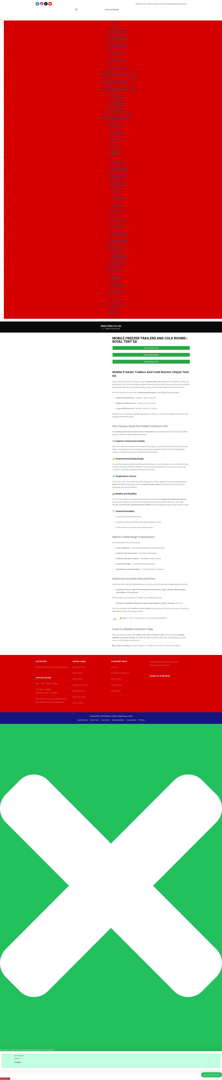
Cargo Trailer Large (118, 201)
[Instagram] (41, 4)
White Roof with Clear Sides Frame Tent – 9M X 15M (118, 77)
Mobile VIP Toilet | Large (118, 171)
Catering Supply (113, 312)
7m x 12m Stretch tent (116, 102)
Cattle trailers (116, 207)
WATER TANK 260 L (116, 281)
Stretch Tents (114, 94)
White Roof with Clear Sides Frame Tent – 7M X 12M (118, 74)
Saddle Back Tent (115, 121)
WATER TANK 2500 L (117, 287)
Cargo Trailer (116, 196)
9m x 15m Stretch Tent (116, 105)
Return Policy (116, 679)
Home (113, 22)
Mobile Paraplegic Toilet (117, 188)
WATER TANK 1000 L (117, 284)
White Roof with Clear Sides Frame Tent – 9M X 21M (118, 80)
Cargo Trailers (78, 703)
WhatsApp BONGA (152, 355)
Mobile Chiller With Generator (117, 245)
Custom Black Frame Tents (117, 66)
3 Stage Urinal (117, 226)
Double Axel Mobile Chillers (117, 243)
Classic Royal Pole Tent (115, 138)
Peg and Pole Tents (115, 27)
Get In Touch (113, 315)
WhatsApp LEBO (152, 362)
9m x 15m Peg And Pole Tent (117, 38)
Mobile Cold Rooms (80, 685)
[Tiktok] (46, 4)
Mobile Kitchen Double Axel (116, 251)
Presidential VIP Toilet (116, 176)
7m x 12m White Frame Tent (116, 58)
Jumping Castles (115, 306)
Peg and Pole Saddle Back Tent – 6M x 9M (117, 113)
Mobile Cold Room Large (118, 240)
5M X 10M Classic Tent (116, 130)
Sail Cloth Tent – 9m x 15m (115, 124)
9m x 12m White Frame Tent (116, 61)
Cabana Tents (115, 146)
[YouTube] (50, 4)
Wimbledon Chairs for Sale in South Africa (115, 303)
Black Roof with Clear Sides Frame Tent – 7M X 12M (118, 88)
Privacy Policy (116, 685)
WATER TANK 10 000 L (116, 292)
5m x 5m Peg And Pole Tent (116, 30)
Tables (115, 298)
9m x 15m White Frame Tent (116, 63)
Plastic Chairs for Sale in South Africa (115, 295)
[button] (113, 317)
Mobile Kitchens (116, 254)
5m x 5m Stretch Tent (117, 96)
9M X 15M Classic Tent (116, 135)
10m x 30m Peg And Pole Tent (117, 44)
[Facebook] (37, 4)
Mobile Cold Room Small (118, 234)
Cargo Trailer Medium (118, 198)
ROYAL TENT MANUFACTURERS (106, 716)
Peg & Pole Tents (78, 667)
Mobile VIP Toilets (117, 163)
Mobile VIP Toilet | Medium (119, 168)
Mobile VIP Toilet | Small (118, 165)
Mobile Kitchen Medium (119, 259)
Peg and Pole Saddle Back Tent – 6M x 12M (116, 116)
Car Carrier (117, 204)
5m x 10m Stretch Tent (116, 99)
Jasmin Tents (114, 154)
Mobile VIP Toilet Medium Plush (117, 174)
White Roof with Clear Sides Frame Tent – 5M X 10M (118, 71)
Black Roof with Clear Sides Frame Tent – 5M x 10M (118, 85)
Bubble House (115, 309)
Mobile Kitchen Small (119, 257)
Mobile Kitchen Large (119, 262)
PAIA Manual (116, 691)
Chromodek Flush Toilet (118, 221)
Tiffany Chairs (115, 301)
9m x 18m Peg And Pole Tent (117, 41)
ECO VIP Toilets (117, 185)
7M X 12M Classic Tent (116, 132)
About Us (114, 667)
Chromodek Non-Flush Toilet (119, 223)
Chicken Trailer (117, 193)
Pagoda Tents (115, 143)
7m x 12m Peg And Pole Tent (117, 36)
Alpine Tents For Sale (115, 149)
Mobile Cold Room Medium (118, 237)
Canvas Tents (114, 140)
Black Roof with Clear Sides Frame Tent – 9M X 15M (118, 91)
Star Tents (115, 152)
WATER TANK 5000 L (117, 290)
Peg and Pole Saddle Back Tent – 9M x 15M (116, 118)
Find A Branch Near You (120, 673)
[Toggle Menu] (1, 19)
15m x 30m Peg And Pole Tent (117, 49)
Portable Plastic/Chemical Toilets (116, 215)
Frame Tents (115, 52)
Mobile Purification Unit (115, 265)
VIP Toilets (141, 720)
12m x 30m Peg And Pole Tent (117, 47)
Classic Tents (114, 127)
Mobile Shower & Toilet (117, 182)
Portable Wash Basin (115, 267)
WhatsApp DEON (152, 348)
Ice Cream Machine (114, 276)
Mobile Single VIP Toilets (116, 179)
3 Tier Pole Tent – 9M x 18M (115, 107)
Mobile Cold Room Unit (117, 232)
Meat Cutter (115, 273)
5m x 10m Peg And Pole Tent (117, 33)
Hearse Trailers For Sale (117, 210)
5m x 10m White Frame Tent (116, 55)
